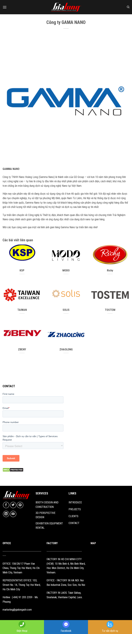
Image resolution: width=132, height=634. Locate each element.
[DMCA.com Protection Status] (13, 469)
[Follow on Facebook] (6, 505)
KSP (22, 270)
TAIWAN (22, 309)
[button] (5, 7)
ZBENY (22, 349)
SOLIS (66, 309)
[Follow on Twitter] (13, 505)
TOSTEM (110, 309)
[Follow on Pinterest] (20, 505)
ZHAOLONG (66, 349)
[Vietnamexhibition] (66, 7)
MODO (66, 270)
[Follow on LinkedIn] (6, 514)
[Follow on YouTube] (13, 514)
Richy (110, 270)
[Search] (128, 7)
